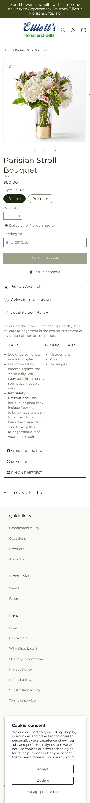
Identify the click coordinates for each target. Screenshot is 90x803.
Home (7, 50)
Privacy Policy (63, 757)
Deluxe (14, 199)
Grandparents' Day (24, 528)
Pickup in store (41, 226)
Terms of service (22, 700)
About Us (16, 559)
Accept (42, 769)
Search (14, 588)
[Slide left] (35, 150)
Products (16, 549)
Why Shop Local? (23, 648)
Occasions (17, 538)
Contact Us (18, 638)
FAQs (13, 628)
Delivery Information (26, 659)
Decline (43, 780)
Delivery (16, 226)
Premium (41, 199)
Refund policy (20, 680)
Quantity (10, 208)
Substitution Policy (24, 690)
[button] (63, 30)
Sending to (19, 234)
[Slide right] (55, 150)
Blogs (14, 599)
